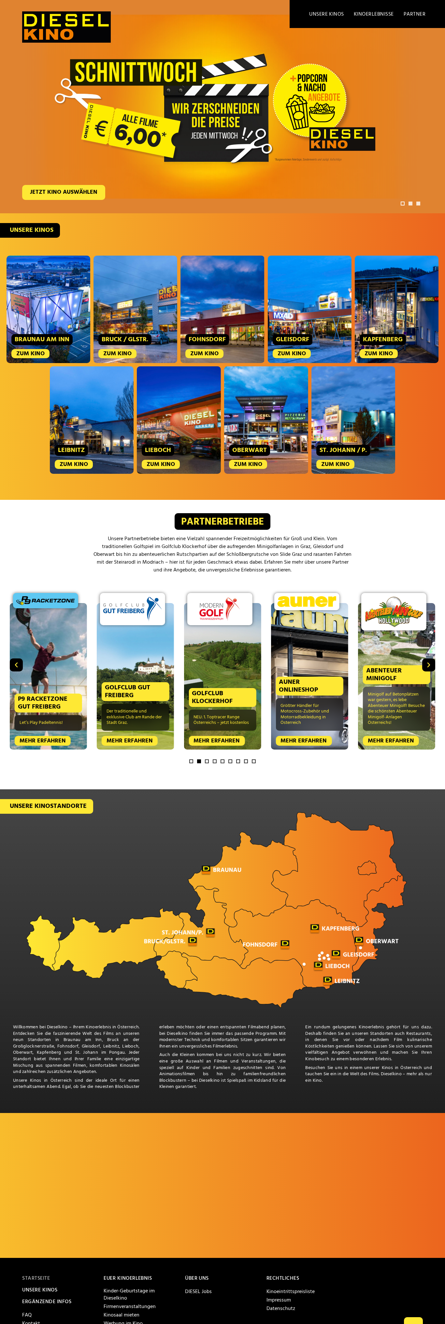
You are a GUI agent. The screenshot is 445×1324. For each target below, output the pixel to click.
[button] (403, 203)
